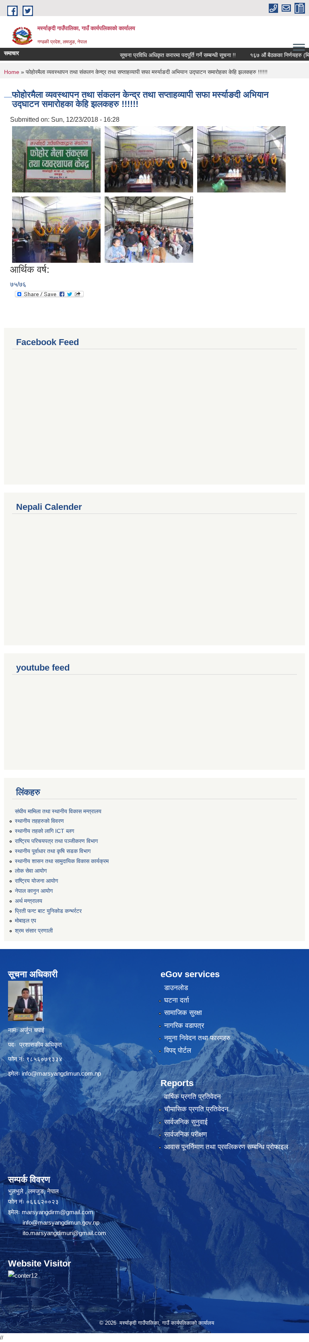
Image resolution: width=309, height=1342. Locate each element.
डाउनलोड (176, 988)
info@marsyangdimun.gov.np (61, 1222)
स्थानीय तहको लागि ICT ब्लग (44, 831)
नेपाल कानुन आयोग (34, 891)
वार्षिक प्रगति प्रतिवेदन (192, 1097)
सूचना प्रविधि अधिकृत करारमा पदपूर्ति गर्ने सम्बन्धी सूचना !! (162, 55)
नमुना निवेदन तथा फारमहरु (197, 1038)
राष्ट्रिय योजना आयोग (36, 881)
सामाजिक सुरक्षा (183, 1013)
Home (11, 72)
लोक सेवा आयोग (31, 870)
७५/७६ (18, 284)
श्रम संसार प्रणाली (34, 930)
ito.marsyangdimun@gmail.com (64, 1232)
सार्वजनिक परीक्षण (185, 1134)
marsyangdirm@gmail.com (57, 1212)
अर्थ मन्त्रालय (28, 901)
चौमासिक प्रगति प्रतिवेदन (196, 1109)
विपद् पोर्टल (177, 1050)
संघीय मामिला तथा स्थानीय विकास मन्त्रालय (58, 811)
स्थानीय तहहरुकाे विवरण (39, 821)
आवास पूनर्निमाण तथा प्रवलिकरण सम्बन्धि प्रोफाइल (226, 1147)
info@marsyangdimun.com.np (61, 1073)
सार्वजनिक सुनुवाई (186, 1122)
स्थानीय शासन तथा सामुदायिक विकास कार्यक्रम (62, 861)
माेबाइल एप (25, 920)
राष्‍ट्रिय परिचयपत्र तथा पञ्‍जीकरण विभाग (56, 841)
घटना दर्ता (176, 1000)
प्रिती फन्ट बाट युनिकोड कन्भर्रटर (48, 911)
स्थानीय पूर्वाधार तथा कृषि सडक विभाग (53, 851)
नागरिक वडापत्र (184, 1025)
